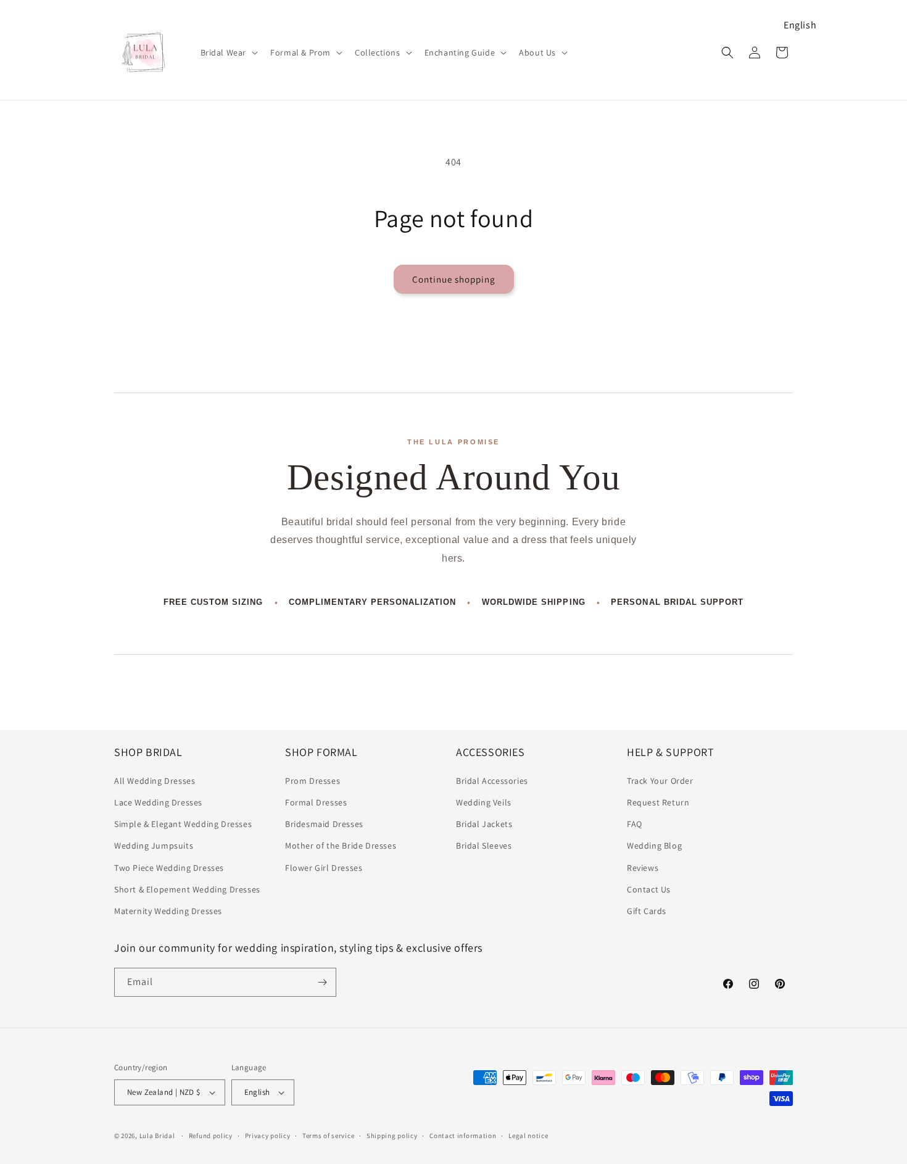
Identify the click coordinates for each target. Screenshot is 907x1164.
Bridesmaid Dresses (324, 823)
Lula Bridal (157, 1135)
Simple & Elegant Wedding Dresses (183, 823)
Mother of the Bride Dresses (340, 845)
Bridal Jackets (484, 823)
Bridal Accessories (492, 780)
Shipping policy (392, 1135)
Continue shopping (453, 279)
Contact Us (649, 889)
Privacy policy (268, 1135)
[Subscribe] (322, 982)
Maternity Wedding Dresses (168, 911)
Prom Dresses (312, 780)
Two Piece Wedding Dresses (169, 867)
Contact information (462, 1135)
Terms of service (328, 1135)
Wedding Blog (654, 845)
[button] (228, 52)
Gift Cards (646, 911)
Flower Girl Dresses (323, 867)
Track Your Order (660, 780)
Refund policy (211, 1135)
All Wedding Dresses (154, 780)
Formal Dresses (316, 802)
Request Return (658, 802)
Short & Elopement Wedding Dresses (187, 889)
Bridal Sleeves (483, 845)
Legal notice (528, 1135)
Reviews (642, 867)
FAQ (634, 823)
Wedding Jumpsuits (153, 845)
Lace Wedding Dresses (158, 802)
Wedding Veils (483, 802)
